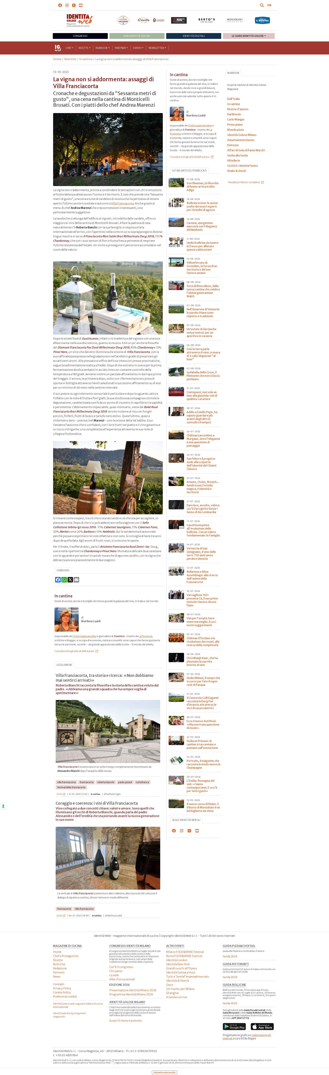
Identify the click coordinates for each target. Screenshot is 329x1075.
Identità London (176, 960)
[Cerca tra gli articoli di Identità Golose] (262, 5)
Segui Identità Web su (186, 820)
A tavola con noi (176, 997)
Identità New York (178, 964)
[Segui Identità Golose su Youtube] (80, 5)
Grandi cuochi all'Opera (181, 968)
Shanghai (172, 993)
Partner (120, 48)
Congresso (80, 36)
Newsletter (156, 48)
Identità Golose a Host (180, 972)
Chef (68, 48)
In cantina (85, 59)
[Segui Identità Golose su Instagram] (67, 5)
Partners (59, 972)
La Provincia (145, 636)
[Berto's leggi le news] (207, 20)
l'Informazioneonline (84, 636)
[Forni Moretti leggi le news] (179, 20)
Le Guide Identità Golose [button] (248, 36)
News (56, 976)
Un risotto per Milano (180, 989)
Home (57, 59)
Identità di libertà (177, 980)
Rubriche (102, 48)
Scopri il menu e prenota (125, 1020)
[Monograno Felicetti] (235, 20)
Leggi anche (64, 664)
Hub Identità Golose (137, 36)
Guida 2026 (230, 956)
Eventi (137, 48)
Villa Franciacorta (122, 203)
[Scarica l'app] (234, 1026)
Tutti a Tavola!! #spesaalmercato (187, 976)
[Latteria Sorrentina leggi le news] (262, 20)
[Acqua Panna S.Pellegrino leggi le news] (123, 20)
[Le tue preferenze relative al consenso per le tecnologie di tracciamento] (3, 806)
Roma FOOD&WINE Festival (184, 956)
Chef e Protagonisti (66, 956)
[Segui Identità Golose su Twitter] (74, 5)
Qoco (169, 984)
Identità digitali (194, 36)
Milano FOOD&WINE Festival (185, 952)
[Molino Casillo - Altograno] (151, 20)
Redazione (60, 968)
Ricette (83, 48)
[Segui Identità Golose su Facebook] (60, 5)
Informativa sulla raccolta (164, 1072)
